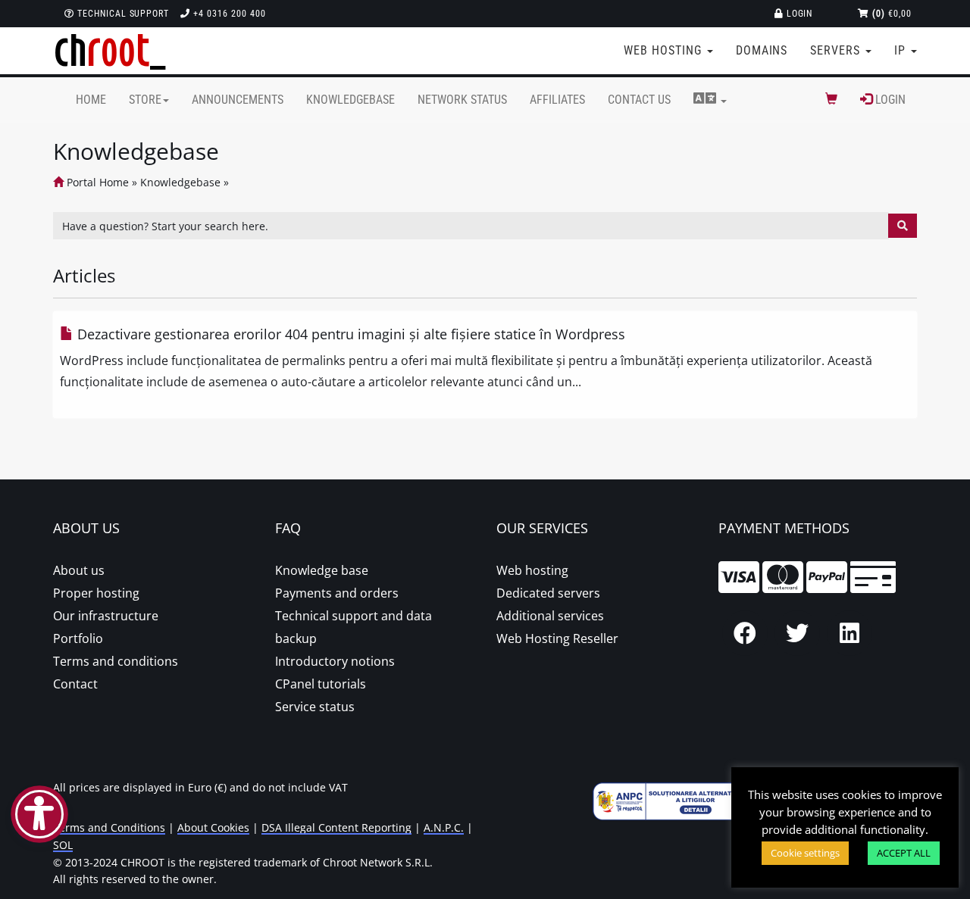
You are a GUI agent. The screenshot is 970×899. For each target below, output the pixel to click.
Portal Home (96, 182)
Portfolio (78, 638)
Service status (315, 706)
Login (798, 13)
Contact (75, 684)
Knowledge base (321, 570)
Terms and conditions (115, 661)
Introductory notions (335, 661)
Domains (762, 50)
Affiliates (557, 99)
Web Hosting (665, 50)
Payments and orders (337, 593)
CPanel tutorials (320, 684)
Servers (837, 50)
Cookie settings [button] (805, 853)
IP (901, 50)
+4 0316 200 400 (227, 13)
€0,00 (892, 13)
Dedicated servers (548, 593)
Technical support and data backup (353, 627)
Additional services (550, 615)
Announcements (237, 99)
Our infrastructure (105, 615)
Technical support (121, 13)
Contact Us (639, 99)
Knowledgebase (350, 99)
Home (91, 99)
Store (145, 99)
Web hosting (532, 570)
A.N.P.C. (444, 827)
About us (79, 570)
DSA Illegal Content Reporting (336, 827)
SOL (63, 845)
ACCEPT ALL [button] (904, 853)
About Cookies (213, 827)
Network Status (462, 99)
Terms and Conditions (109, 827)
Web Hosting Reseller (557, 638)
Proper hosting (96, 593)
